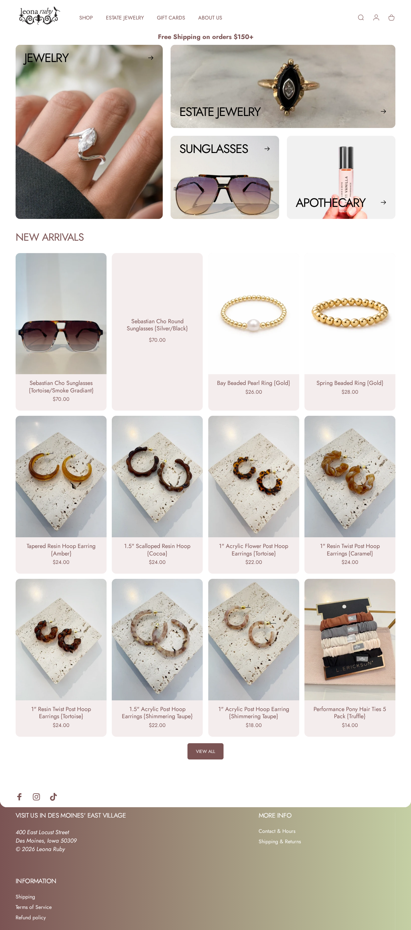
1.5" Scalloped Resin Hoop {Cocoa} (157, 550)
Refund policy (31, 917)
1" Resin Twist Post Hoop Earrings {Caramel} (350, 550)
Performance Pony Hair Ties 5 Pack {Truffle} (350, 713)
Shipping (25, 897)
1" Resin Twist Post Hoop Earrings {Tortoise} (61, 713)
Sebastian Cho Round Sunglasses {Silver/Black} (157, 325)
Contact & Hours (277, 831)
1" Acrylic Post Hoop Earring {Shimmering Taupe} (253, 713)
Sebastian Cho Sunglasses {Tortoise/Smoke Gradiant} (61, 387)
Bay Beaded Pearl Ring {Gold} (253, 383)
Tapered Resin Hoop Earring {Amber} (61, 550)
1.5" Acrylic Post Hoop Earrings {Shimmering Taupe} (157, 713)
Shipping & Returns (280, 841)
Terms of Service (34, 907)
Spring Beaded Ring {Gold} (349, 383)
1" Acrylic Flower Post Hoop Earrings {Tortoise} (253, 550)
